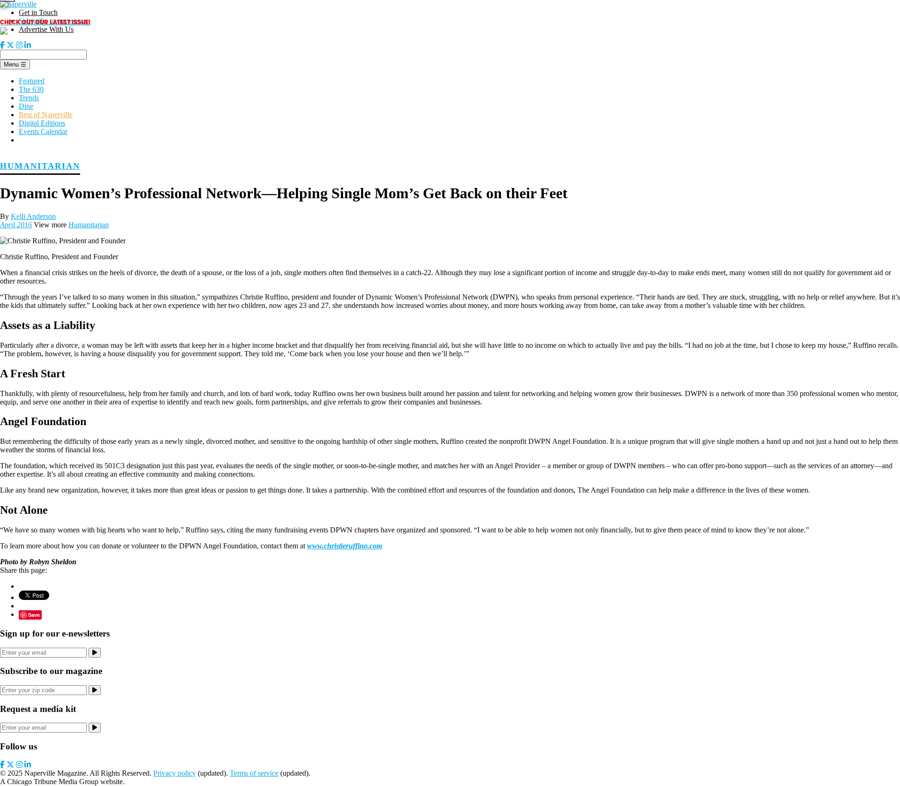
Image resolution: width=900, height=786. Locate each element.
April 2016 (16, 225)
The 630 (31, 89)
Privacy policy (174, 773)
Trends (29, 98)
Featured (32, 81)
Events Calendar (43, 131)
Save (34, 614)
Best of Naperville (46, 115)
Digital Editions (42, 123)
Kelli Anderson (33, 216)
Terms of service (254, 773)
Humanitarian (40, 166)
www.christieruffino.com (344, 546)
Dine (26, 106)
